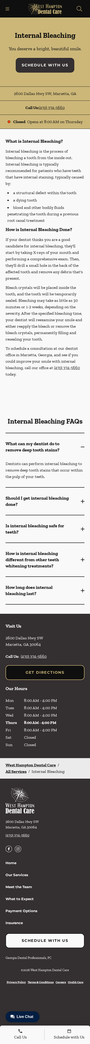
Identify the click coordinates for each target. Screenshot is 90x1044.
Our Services (17, 875)
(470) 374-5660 (52, 107)
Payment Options (21, 911)
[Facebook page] (9, 849)
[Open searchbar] (79, 9)
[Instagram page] (18, 849)
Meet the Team (19, 887)
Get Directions (45, 672)
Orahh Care (75, 982)
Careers (61, 982)
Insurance (14, 923)
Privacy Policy (16, 982)
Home (11, 863)
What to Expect (20, 899)
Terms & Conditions (41, 982)
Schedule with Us (45, 65)
